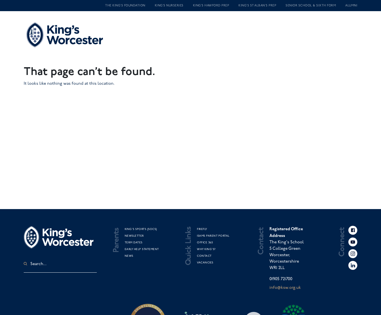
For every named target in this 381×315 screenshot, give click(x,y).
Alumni (351, 5)
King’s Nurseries (169, 5)
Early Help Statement (142, 249)
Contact (204, 256)
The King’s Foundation (125, 5)
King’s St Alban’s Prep (257, 5)
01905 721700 (280, 279)
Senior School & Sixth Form (311, 5)
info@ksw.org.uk (285, 287)
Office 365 (205, 242)
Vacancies (205, 262)
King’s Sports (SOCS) (141, 229)
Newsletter (134, 236)
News (129, 256)
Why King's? (206, 249)
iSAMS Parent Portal (213, 236)
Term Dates (134, 242)
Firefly (202, 229)
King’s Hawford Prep (211, 5)
